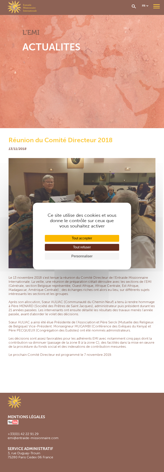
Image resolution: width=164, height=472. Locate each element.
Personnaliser (81, 256)
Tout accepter (82, 238)
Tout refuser (82, 247)
